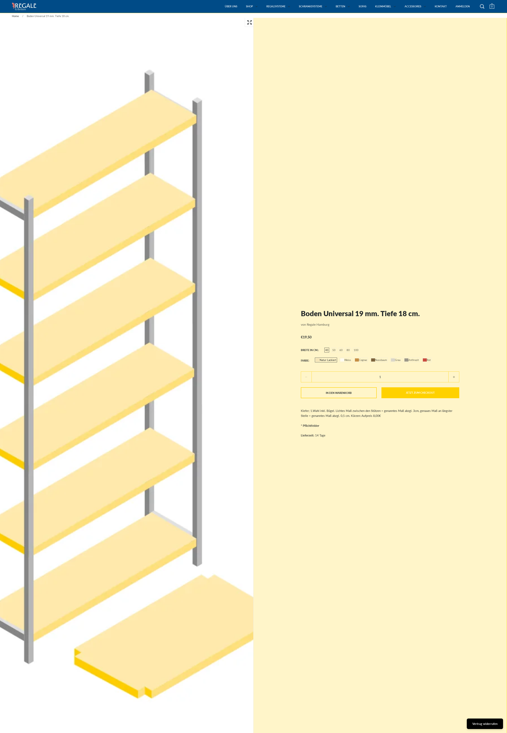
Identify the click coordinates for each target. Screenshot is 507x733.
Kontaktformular (324, 408)
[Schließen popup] (335, 315)
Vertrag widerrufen (484, 723)
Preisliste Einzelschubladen (282, 367)
